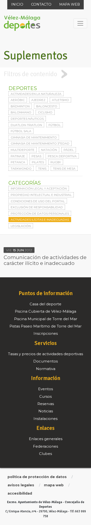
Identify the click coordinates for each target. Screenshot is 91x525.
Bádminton (20, 106)
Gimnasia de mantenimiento (34, 137)
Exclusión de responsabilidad (37, 207)
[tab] (45, 74)
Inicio (17, 4)
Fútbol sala (21, 131)
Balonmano (21, 112)
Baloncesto (46, 106)
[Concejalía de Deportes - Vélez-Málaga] (22, 23)
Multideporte (22, 150)
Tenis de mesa (64, 168)
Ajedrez (38, 100)
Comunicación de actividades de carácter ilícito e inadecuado (45, 260)
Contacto (41, 4)
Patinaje (18, 156)
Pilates (38, 162)
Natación (49, 150)
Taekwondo (21, 168)
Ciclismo (45, 112)
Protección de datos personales (40, 213)
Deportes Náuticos (27, 118)
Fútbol (55, 125)
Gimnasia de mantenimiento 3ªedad (40, 143)
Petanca (18, 162)
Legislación (21, 226)
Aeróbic (18, 100)
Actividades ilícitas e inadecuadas (40, 219)
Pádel (69, 150)
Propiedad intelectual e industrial (41, 195)
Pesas (36, 156)
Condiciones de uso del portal (38, 201)
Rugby (55, 162)
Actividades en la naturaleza (36, 94)
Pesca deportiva (62, 156)
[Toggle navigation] (80, 23)
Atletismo (60, 100)
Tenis (42, 168)
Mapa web (69, 4)
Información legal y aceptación (39, 188)
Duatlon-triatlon (26, 125)
